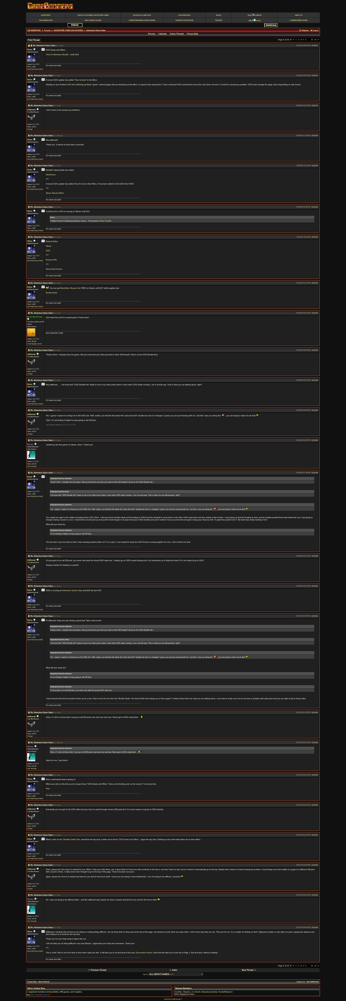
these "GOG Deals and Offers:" (126, 839)
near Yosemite (31, 466)
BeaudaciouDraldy (209, 992)
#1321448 (315, 380)
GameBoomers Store (298, 20)
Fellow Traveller (105, 221)
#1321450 (315, 410)
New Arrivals (79, 184)
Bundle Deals (51, 293)
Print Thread (34, 40)
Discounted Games (54, 269)
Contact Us (301, 982)
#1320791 (315, 165)
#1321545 (315, 805)
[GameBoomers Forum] (75, 26)
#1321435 (315, 283)
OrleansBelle (52, 992)
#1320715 (315, 75)
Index (174, 970)
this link (106, 699)
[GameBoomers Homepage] (271, 26)
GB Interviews (184, 15)
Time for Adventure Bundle (57, 55)
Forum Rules (32, 982)
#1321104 (315, 237)
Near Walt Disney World (35, 69)
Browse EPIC (51, 260)
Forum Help (192, 34)
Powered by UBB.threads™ (173, 999)
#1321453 (315, 440)
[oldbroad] (31, 121)
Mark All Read (44, 982)
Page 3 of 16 (284, 40)
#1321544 (315, 775)
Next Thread (248, 970)
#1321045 (315, 207)
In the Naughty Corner (34, 344)
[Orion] (31, 61)
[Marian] (31, 458)
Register (305, 30)
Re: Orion (59, 45)
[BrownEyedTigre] (31, 336)
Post (48, 789)
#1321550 (315, 865)
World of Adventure (184, 20)
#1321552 (315, 895)
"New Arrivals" (80, 80)
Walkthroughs (45, 20)
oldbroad (31, 110)
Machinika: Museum (69, 288)
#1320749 (315, 135)
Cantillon (178, 992)
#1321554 (315, 927)
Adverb (197, 992)
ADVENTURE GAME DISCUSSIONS (68, 30)
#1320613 (315, 45)
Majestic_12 (188, 992)
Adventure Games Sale (72, 590)
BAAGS (218, 15)
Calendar (162, 34)
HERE (131, 184)
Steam (48, 246)
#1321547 (315, 835)
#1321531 (315, 616)
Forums (47, 30)
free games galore (93, 20)
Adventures (51, 175)
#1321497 (315, 586)
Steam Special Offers (55, 193)
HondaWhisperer (225, 992)
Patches (218, 20)
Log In (316, 30)
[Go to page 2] (294, 39)
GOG (48, 251)
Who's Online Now (36, 988)
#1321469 (315, 472)
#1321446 (315, 350)
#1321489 (315, 556)
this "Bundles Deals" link (69, 839)
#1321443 (315, 313)
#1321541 (315, 712)
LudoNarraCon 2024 (54, 211)
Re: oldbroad (58, 135)
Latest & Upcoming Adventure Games (93, 15)
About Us (298, 15)
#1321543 (315, 742)
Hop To (145, 974)
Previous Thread (98, 970)
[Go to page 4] (318, 39)
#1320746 (315, 105)
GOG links (71, 85)
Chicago (30, 129)
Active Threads (177, 34)
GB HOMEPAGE (34, 30)
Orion (29, 50)
